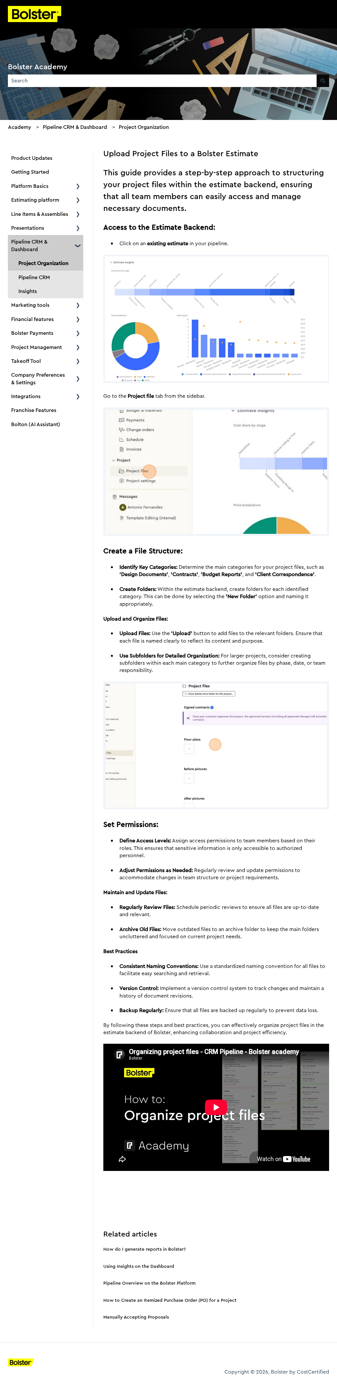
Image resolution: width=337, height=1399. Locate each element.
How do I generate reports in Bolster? (144, 1249)
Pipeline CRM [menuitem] (34, 277)
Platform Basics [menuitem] (29, 186)
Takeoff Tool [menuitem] (26, 361)
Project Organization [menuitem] (43, 263)
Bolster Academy (37, 66)
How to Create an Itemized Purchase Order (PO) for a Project (170, 1300)
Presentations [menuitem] (27, 228)
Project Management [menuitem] (36, 347)
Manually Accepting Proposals (136, 1317)
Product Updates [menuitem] (31, 158)
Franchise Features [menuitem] (33, 410)
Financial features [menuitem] (32, 319)
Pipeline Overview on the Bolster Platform (149, 1283)
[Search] (323, 80)
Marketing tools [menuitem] (30, 305)
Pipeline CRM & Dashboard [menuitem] (29, 245)
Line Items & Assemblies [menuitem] (39, 214)
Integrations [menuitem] (25, 396)
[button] (78, 186)
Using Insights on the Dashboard (138, 1266)
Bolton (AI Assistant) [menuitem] (35, 424)
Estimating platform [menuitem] (35, 200)
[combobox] (162, 80)
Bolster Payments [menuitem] (32, 333)
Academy (19, 127)
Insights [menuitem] (27, 291)
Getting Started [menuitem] (30, 172)
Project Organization (144, 127)
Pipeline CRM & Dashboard (75, 127)
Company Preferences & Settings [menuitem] (38, 378)
